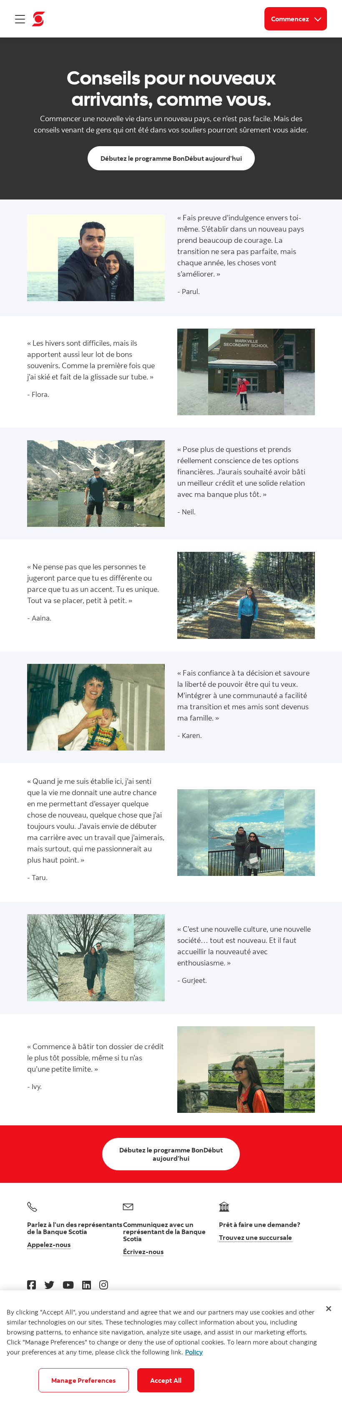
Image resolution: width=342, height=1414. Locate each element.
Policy (194, 1352)
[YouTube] (68, 1284)
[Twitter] (49, 1284)
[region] (171, 1352)
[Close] (328, 1308)
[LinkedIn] (86, 1284)
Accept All (166, 1380)
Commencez (299, 18)
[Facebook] (31, 1284)
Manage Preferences (83, 1380)
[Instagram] (103, 1284)
